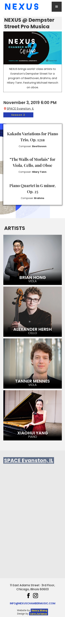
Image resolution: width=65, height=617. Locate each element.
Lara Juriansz (38, 613)
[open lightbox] (32, 47)
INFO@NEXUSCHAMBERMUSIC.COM (32, 603)
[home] (20, 6)
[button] (57, 7)
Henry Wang (39, 610)
